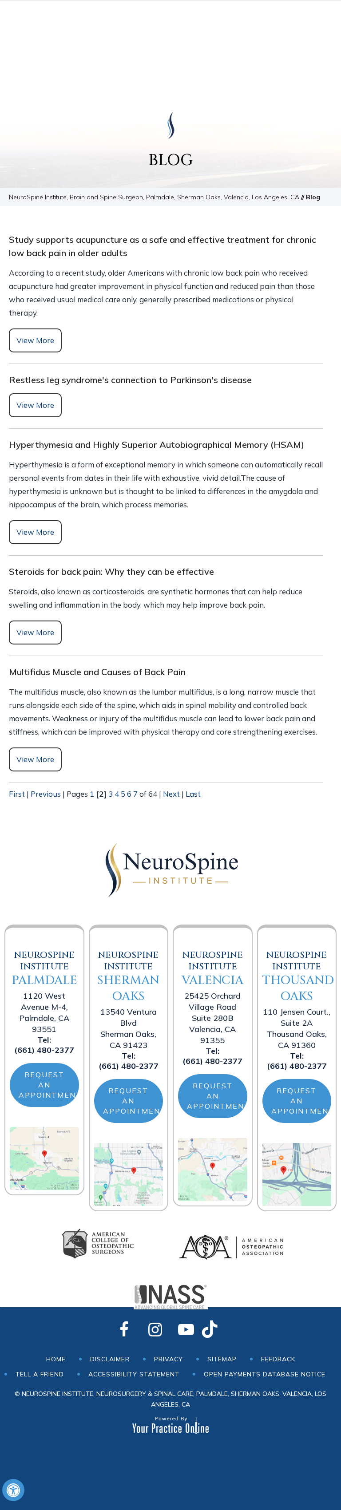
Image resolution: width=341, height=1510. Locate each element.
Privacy (168, 1359)
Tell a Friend (40, 1374)
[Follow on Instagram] (155, 1330)
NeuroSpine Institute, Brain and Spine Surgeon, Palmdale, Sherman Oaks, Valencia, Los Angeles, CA (154, 197)
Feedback (278, 1359)
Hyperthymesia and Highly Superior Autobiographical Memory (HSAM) (156, 444)
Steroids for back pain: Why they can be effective (111, 571)
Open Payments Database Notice (264, 1374)
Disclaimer (110, 1359)
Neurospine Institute (44, 968)
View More (35, 340)
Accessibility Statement (133, 1374)
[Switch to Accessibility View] (13, 1490)
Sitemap (222, 1359)
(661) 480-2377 (44, 1050)
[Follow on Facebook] (124, 1330)
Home (56, 1359)
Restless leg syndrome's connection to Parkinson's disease (130, 379)
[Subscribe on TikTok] (217, 1330)
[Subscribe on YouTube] (186, 1330)
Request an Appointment (49, 1084)
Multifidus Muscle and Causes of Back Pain (97, 671)
